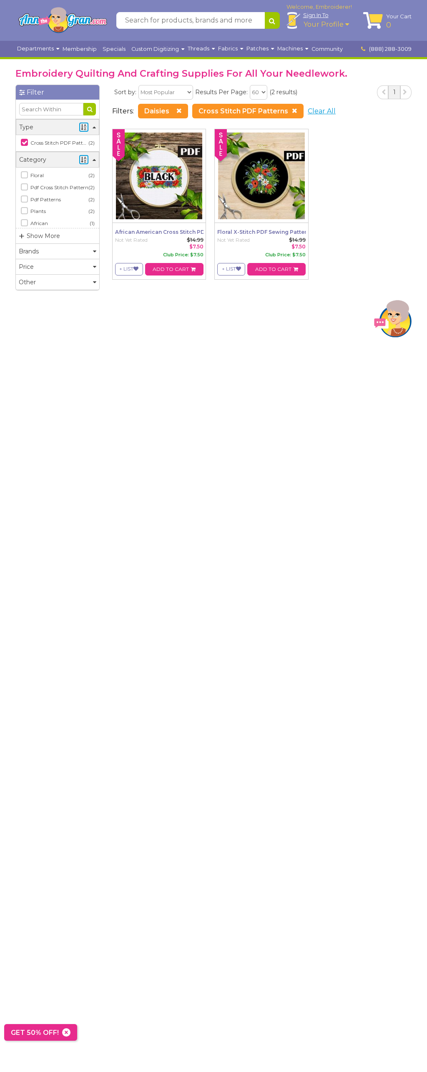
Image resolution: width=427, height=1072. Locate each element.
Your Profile (324, 24)
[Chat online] (393, 321)
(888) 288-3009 (390, 48)
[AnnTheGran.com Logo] (62, 20)
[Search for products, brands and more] (272, 20)
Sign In (316, 15)
